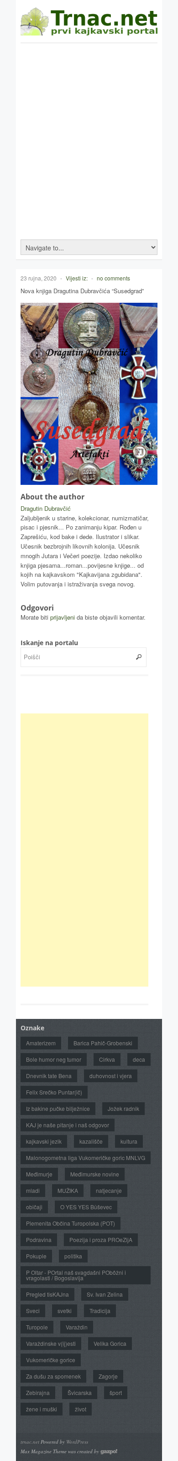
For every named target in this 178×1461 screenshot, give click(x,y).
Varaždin (77, 1327)
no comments (113, 278)
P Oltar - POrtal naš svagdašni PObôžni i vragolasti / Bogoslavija (76, 1275)
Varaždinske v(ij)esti (51, 1343)
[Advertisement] (89, 137)
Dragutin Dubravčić (46, 508)
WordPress (77, 1441)
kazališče (91, 1141)
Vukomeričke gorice (50, 1360)
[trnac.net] (89, 31)
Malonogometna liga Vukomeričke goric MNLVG (85, 1157)
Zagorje (108, 1376)
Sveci (33, 1310)
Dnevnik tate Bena (49, 1075)
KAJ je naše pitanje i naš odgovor (67, 1125)
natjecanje (109, 1190)
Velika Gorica (110, 1343)
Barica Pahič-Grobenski (102, 1043)
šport (116, 1392)
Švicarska (80, 1392)
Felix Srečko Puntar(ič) (54, 1092)
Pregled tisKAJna (47, 1294)
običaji (34, 1207)
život (80, 1409)
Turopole (37, 1327)
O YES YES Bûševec (86, 1207)
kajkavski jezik (44, 1141)
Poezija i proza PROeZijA (100, 1239)
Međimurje (39, 1174)
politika (73, 1256)
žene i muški (41, 1409)
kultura (128, 1141)
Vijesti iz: (77, 278)
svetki (65, 1310)
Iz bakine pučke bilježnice (58, 1108)
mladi (33, 1190)
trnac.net (30, 1441)
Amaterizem (41, 1043)
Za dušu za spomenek (53, 1376)
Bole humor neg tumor (53, 1059)
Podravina (39, 1239)
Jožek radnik (123, 1108)
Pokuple (36, 1256)
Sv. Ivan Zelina (105, 1294)
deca (139, 1059)
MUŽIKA (68, 1190)
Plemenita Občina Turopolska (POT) (70, 1223)
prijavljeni (62, 617)
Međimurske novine (94, 1174)
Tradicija (99, 1310)
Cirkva (107, 1059)
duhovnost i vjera (110, 1075)
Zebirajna (38, 1392)
